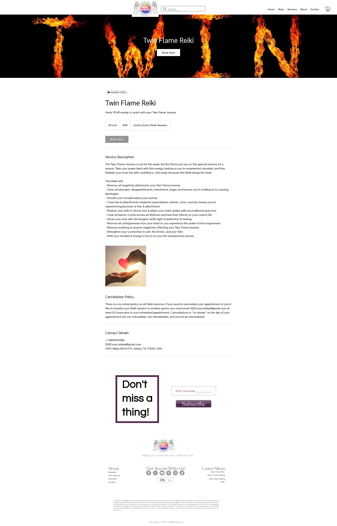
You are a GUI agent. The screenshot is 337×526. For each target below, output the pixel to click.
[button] (328, 8)
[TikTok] (182, 472)
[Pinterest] (168, 472)
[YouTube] (162, 472)
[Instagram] (175, 472)
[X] (155, 472)
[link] (168, 52)
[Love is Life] (125, 266)
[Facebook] (148, 472)
